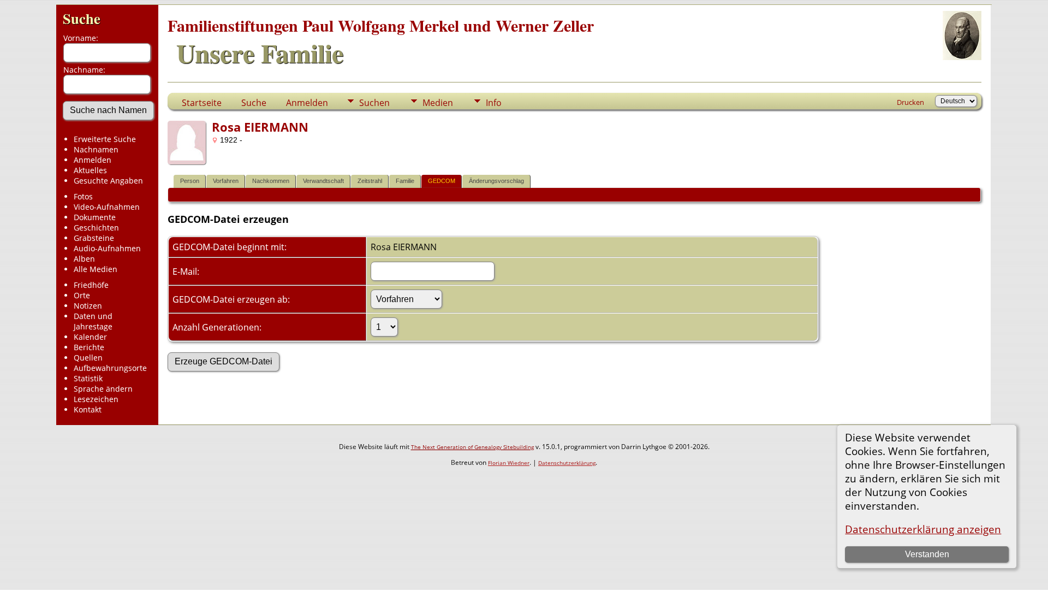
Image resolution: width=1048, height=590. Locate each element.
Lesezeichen (96, 399)
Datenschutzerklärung (567, 463)
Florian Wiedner (508, 463)
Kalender (90, 337)
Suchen (374, 103)
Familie (405, 181)
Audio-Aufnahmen (107, 248)
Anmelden (92, 160)
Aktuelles (90, 170)
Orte (82, 295)
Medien (437, 103)
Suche (81, 18)
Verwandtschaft (323, 181)
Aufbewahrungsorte (110, 368)
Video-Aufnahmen (107, 207)
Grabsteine (94, 238)
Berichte (89, 347)
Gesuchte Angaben (108, 180)
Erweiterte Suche (105, 139)
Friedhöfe (91, 285)
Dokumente (95, 217)
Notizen (88, 305)
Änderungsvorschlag (496, 181)
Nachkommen (270, 181)
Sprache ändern (103, 389)
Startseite (202, 103)
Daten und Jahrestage (93, 321)
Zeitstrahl (370, 181)
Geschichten (96, 227)
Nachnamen (96, 149)
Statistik (88, 378)
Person (189, 181)
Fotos (83, 196)
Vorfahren (226, 181)
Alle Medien (95, 269)
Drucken (910, 102)
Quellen (88, 357)
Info (494, 103)
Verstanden (927, 554)
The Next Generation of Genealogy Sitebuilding (472, 447)
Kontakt (88, 409)
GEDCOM (441, 181)
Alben (84, 258)
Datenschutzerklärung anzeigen (923, 529)
